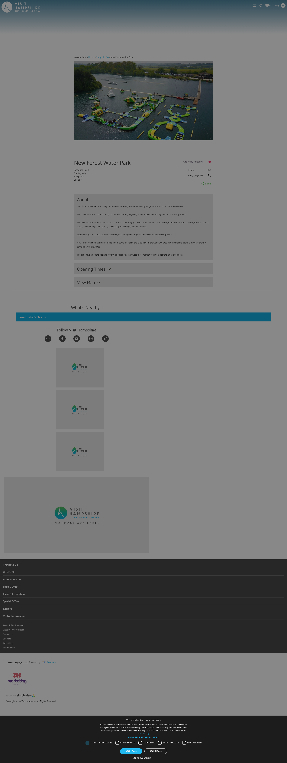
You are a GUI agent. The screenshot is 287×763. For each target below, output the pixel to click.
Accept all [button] (131, 751)
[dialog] (143, 739)
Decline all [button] (156, 751)
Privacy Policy (143, 733)
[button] (143, 737)
